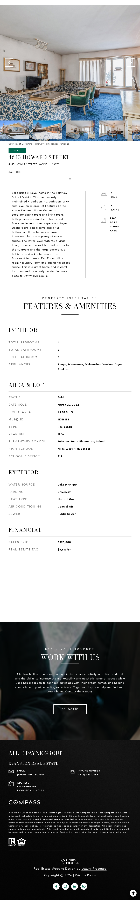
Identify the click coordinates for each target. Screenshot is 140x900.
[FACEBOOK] (56, 886)
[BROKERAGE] (83, 886)
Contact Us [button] (70, 709)
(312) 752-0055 (88, 774)
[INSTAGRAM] (65, 886)
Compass (109, 812)
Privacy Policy (85, 875)
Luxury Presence (94, 869)
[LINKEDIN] (74, 886)
